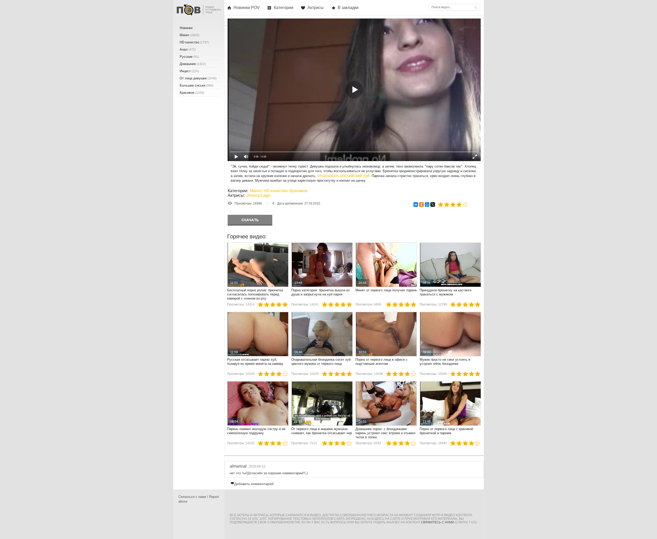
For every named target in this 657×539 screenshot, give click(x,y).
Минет (256, 191)
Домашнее (193, 64)
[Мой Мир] (427, 204)
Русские (189, 57)
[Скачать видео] (250, 220)
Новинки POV (247, 7)
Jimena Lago (258, 195)
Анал (188, 49)
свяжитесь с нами (437, 522)
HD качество (276, 191)
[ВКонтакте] (415, 204)
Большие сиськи (197, 85)
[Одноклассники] (421, 204)
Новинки (186, 28)
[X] (432, 204)
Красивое (298, 191)
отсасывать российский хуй (343, 175)
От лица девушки (198, 78)
